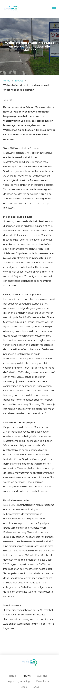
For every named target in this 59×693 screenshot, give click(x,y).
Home (6, 80)
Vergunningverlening (18, 681)
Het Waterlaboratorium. (25, 623)
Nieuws (19, 80)
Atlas (36, 686)
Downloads (42, 681)
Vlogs (23, 686)
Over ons (42, 675)
